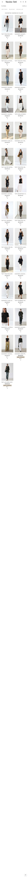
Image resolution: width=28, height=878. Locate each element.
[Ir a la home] (11, 2)
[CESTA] (26, 2)
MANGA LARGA (22, 9)
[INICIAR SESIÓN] (23, 2)
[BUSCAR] (21, 2)
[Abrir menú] (2, 2)
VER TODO (6, 9)
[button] (26, 9)
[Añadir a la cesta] (7, 39)
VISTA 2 (24, 6)
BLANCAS (14, 9)
